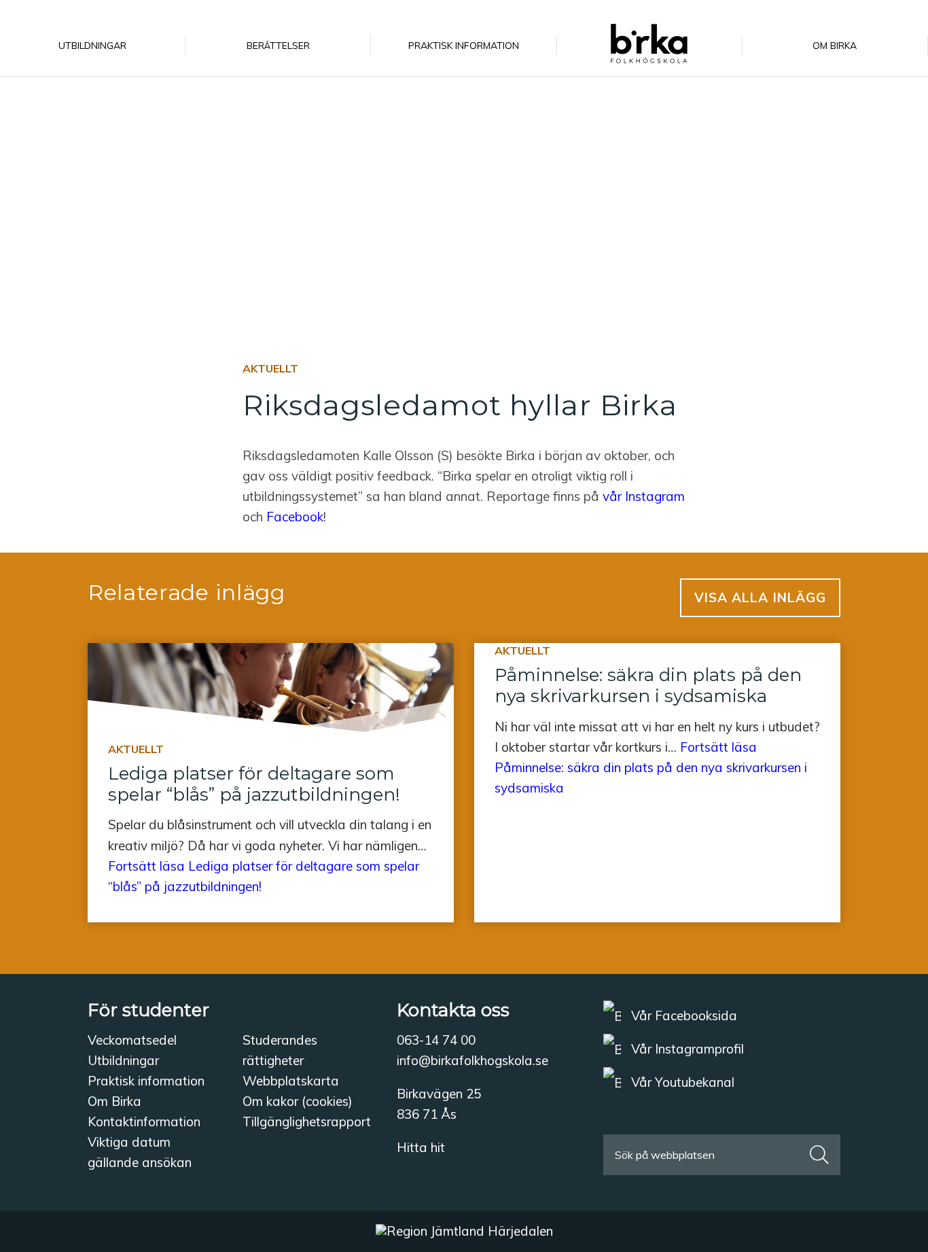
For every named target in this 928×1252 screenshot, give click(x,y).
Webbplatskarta (291, 1081)
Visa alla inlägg (760, 597)
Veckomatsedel (132, 1040)
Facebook (294, 516)
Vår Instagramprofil (686, 1049)
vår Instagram (642, 496)
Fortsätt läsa (651, 767)
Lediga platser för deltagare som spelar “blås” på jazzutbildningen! (254, 784)
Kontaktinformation (144, 1121)
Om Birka (114, 1101)
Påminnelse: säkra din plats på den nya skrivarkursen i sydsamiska (648, 685)
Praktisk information (146, 1081)
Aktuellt (270, 368)
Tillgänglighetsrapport (307, 1121)
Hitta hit (421, 1147)
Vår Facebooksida (682, 1015)
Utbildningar (123, 1060)
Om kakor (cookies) (298, 1101)
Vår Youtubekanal (681, 1082)
